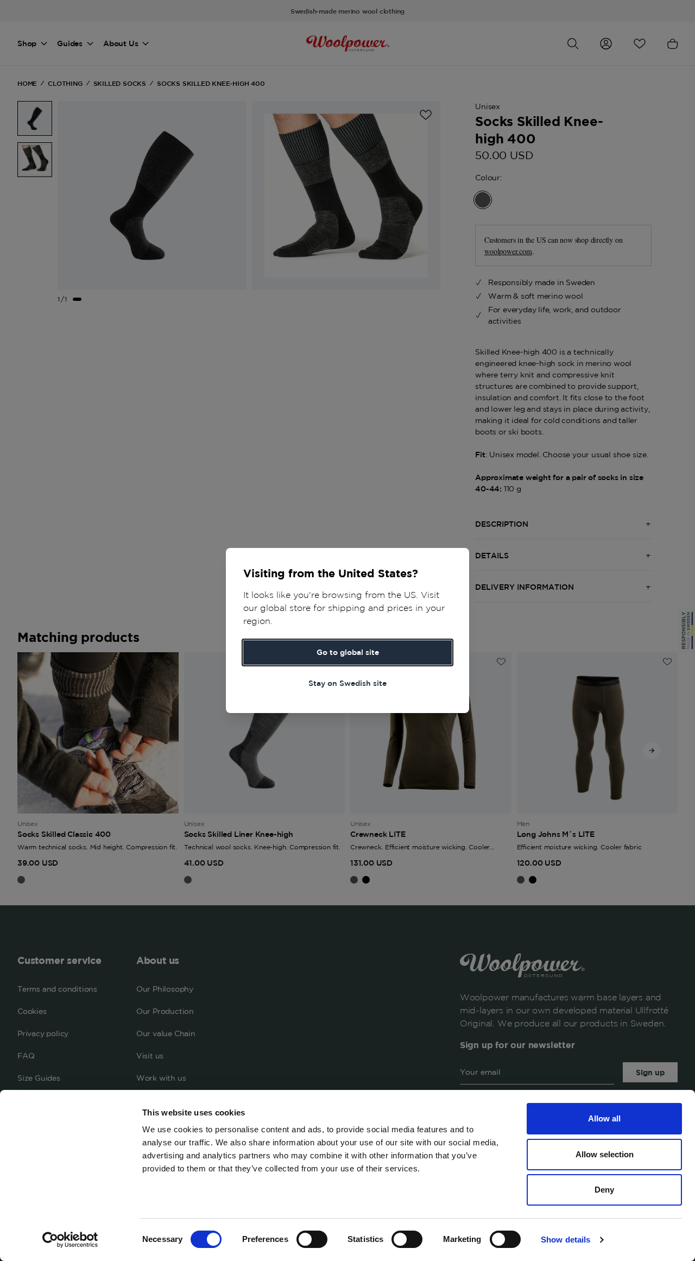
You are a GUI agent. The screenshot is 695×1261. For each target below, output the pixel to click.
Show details (565, 1239)
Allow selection (605, 1154)
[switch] (311, 1239)
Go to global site (348, 652)
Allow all (604, 1118)
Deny (604, 1189)
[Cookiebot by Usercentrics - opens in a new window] (70, 1240)
